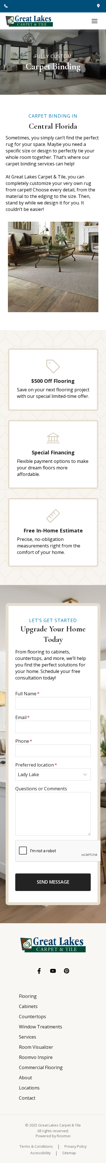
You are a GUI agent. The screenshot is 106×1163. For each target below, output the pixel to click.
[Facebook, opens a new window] (39, 971)
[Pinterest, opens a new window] (66, 971)
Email (22, 717)
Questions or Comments (41, 789)
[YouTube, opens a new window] (53, 971)
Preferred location (36, 765)
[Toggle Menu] (94, 21)
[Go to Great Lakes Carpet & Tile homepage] (53, 944)
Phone (23, 741)
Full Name (27, 694)
